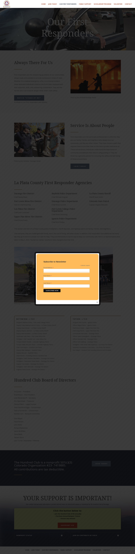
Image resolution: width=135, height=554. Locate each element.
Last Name (47, 283)
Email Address (48, 268)
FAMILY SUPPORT (85, 4)
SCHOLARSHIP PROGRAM (102, 4)
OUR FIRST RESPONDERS (67, 4)
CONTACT (128, 4)
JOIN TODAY (52, 4)
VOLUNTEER (118, 4)
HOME (43, 4)
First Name (47, 276)
